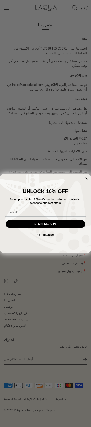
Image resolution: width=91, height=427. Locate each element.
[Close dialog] (86, 178)
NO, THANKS (45, 235)
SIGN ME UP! (45, 224)
